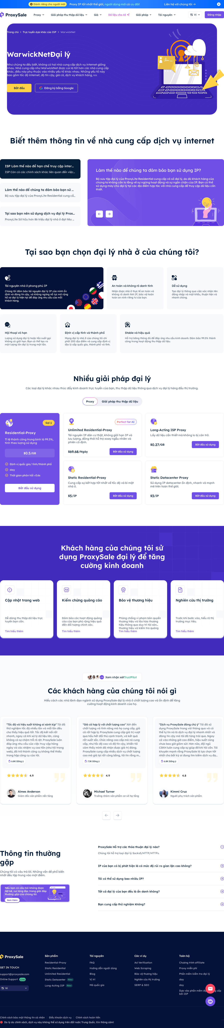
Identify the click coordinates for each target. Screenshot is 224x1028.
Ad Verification (143, 962)
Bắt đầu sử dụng (29, 488)
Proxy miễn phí (188, 968)
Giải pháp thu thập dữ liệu (120, 401)
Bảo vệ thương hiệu (145, 973)
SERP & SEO (141, 985)
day (181, 979)
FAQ (92, 962)
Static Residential (55, 968)
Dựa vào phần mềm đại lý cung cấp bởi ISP (200, 992)
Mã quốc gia (97, 985)
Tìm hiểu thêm (14, 631)
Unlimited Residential (57, 973)
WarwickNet (68, 32)
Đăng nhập (214, 14)
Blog (92, 973)
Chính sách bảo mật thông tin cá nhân (22, 1017)
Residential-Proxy (55, 962)
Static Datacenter (59, 979)
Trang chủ (13, 32)
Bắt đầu (19, 88)
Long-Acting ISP (58, 985)
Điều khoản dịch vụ (60, 1017)
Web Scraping (142, 968)
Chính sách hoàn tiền (88, 1017)
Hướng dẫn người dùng (103, 968)
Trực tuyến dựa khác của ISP (39, 32)
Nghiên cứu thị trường (147, 979)
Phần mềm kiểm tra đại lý (194, 973)
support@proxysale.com (14, 974)
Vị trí (92, 979)
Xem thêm (12, 900)
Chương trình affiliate (191, 962)
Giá (96, 14)
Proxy (90, 401)
